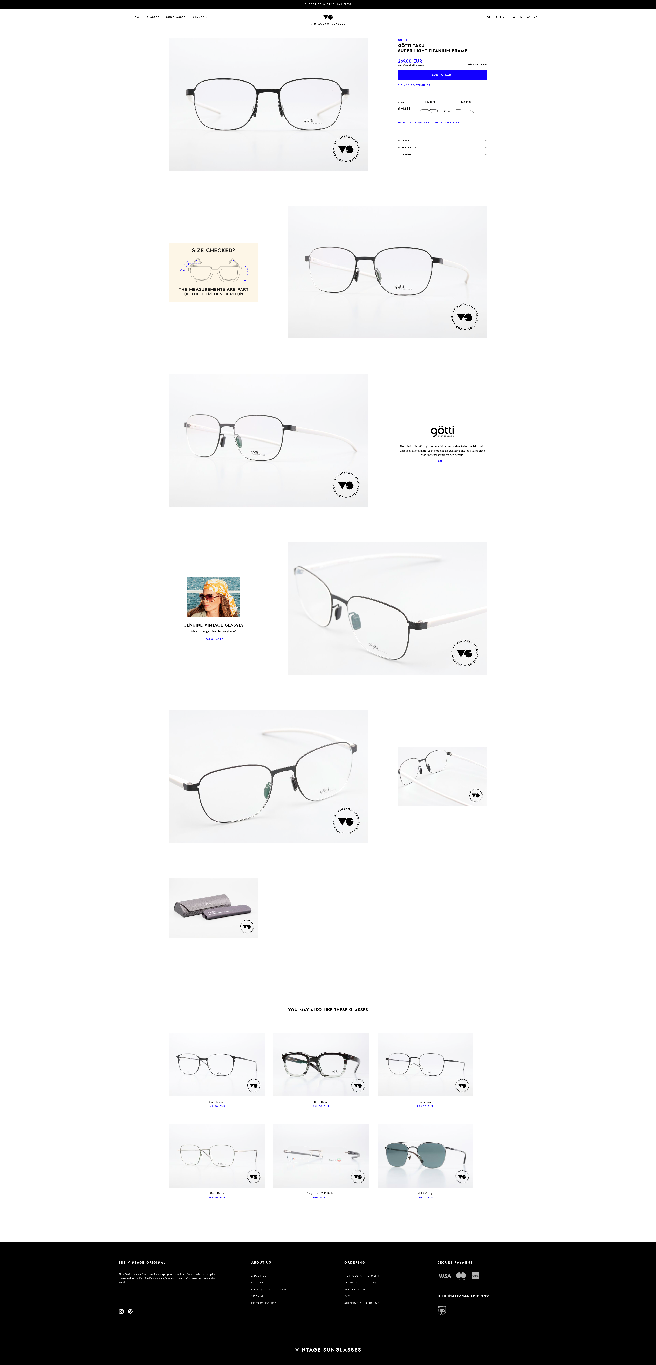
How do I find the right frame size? (429, 122)
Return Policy (356, 1289)
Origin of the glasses (270, 1289)
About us (258, 1275)
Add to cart (442, 74)
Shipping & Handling (362, 1303)
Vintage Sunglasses (328, 24)
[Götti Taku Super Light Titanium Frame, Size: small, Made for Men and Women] (213, 908)
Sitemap (257, 1296)
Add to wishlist (417, 85)
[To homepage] (328, 17)
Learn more (213, 639)
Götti (442, 460)
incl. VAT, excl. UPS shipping (411, 65)
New (136, 16)
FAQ (347, 1296)
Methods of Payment (361, 1275)
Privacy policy (263, 1303)
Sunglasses (176, 16)
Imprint (257, 1282)
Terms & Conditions (361, 1282)
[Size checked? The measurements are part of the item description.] (213, 273)
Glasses (153, 16)
